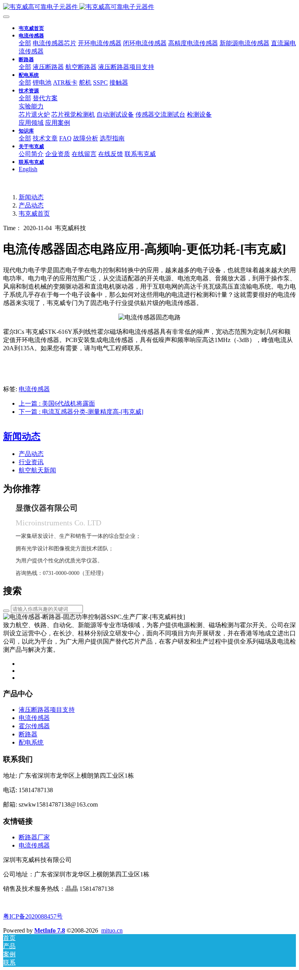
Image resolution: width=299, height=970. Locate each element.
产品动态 (31, 205)
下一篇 (81, 411)
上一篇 (57, 403)
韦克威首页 (31, 28)
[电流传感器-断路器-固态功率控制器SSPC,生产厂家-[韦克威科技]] (149, 7)
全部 (25, 43)
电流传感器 (34, 389)
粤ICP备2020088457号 (33, 916)
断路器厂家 (34, 837)
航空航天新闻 (37, 470)
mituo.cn (112, 930)
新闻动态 (31, 197)
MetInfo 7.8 (49, 930)
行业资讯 (31, 462)
